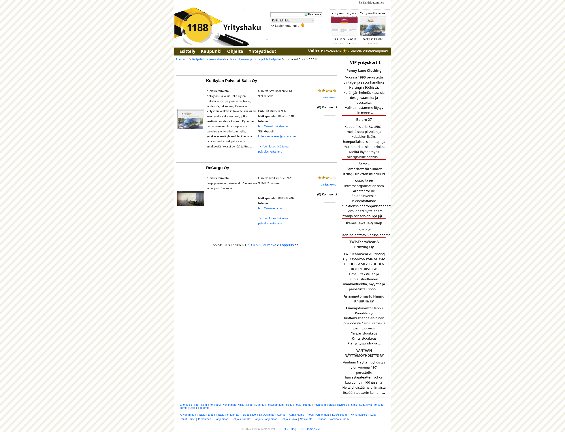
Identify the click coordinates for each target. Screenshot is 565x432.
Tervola (378, 404)
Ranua (307, 404)
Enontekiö (186, 404)
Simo (354, 404)
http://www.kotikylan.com (274, 126)
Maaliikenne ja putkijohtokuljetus (255, 59)
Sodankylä (365, 404)
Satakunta (306, 419)
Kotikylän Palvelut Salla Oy (232, 80)
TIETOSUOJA (286, 429)
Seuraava (269, 245)
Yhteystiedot (262, 51)
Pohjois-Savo (289, 419)
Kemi (204, 404)
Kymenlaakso (359, 414)
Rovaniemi (319, 404)
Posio (297, 404)
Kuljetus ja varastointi (209, 59)
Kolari (249, 404)
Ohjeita (235, 51)
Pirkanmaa (204, 419)
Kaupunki (211, 51)
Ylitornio (204, 407)
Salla (331, 404)
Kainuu (281, 414)
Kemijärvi (215, 404)
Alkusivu (181, 59)
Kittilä (241, 404)
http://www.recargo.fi (271, 208)
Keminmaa (229, 404)
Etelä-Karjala (207, 414)
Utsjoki (193, 407)
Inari (196, 404)
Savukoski (343, 404)
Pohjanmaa (221, 419)
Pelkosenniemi (275, 404)
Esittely (187, 51)
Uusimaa (321, 419)
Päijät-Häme (187, 419)
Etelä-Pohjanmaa (228, 414)
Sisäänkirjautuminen (371, 2)
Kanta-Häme (296, 414)
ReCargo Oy (218, 167)
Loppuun (287, 245)
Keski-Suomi (339, 414)
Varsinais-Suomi (339, 419)
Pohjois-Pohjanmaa (265, 419)
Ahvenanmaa (188, 414)
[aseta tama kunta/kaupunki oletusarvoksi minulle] (345, 51)
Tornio (183, 407)
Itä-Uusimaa (266, 414)
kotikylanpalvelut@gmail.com (277, 136)
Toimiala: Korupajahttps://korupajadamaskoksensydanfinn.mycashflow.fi (364, 229)
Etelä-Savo (249, 414)
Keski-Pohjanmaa (318, 414)
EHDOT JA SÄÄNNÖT (310, 429)
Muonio (259, 404)
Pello (289, 404)
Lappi (373, 414)
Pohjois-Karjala (241, 419)
